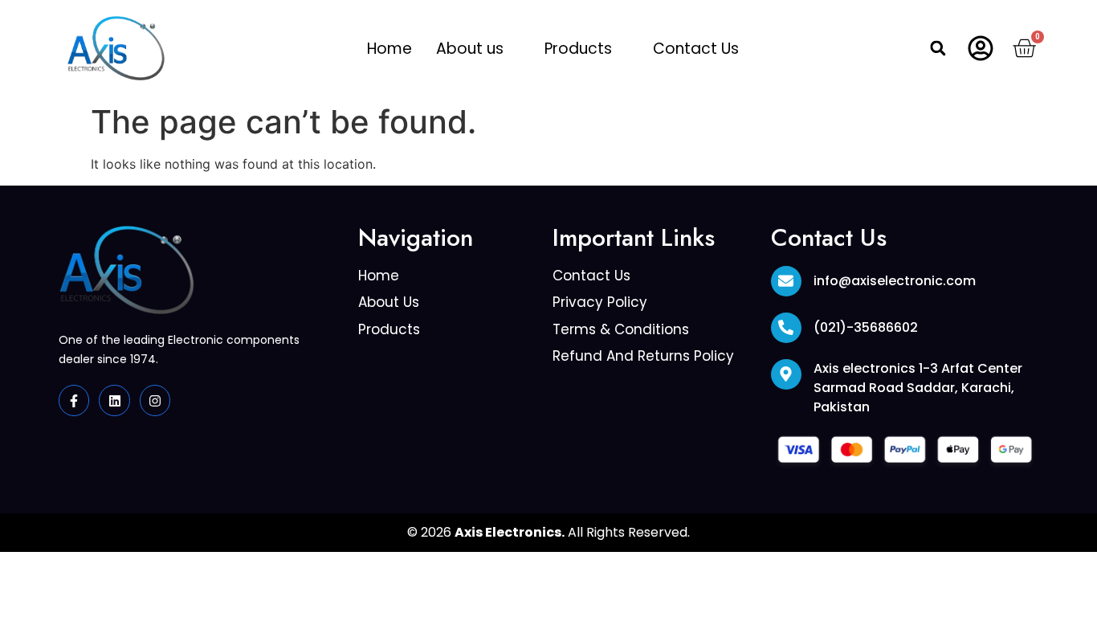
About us (470, 48)
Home (389, 48)
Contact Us (696, 48)
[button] (478, 48)
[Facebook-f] (74, 400)
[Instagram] (155, 400)
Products (578, 48)
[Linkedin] (114, 400)
